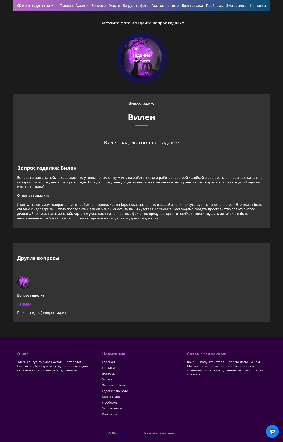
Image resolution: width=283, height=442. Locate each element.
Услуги (114, 5)
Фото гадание (35, 5)
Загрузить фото (136, 5)
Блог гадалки (192, 5)
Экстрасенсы (236, 5)
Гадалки (82, 5)
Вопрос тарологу (130, 433)
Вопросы (99, 5)
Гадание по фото (165, 5)
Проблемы (214, 5)
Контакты (258, 5)
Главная (66, 5)
